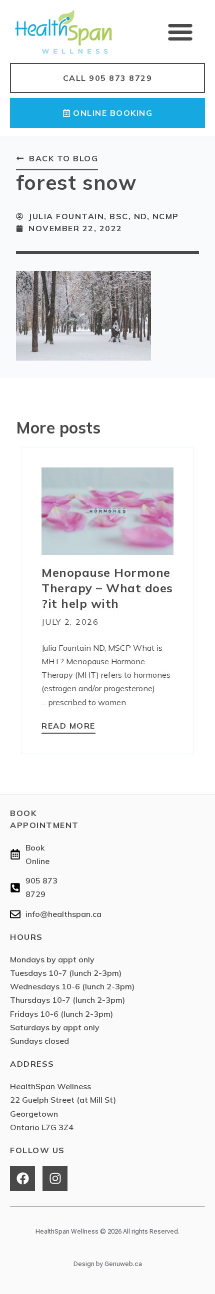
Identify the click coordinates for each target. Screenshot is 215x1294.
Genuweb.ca (123, 1264)
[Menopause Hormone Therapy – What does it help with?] (108, 510)
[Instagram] (55, 1178)
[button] (180, 31)
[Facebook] (22, 1178)
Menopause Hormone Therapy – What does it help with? (107, 588)
